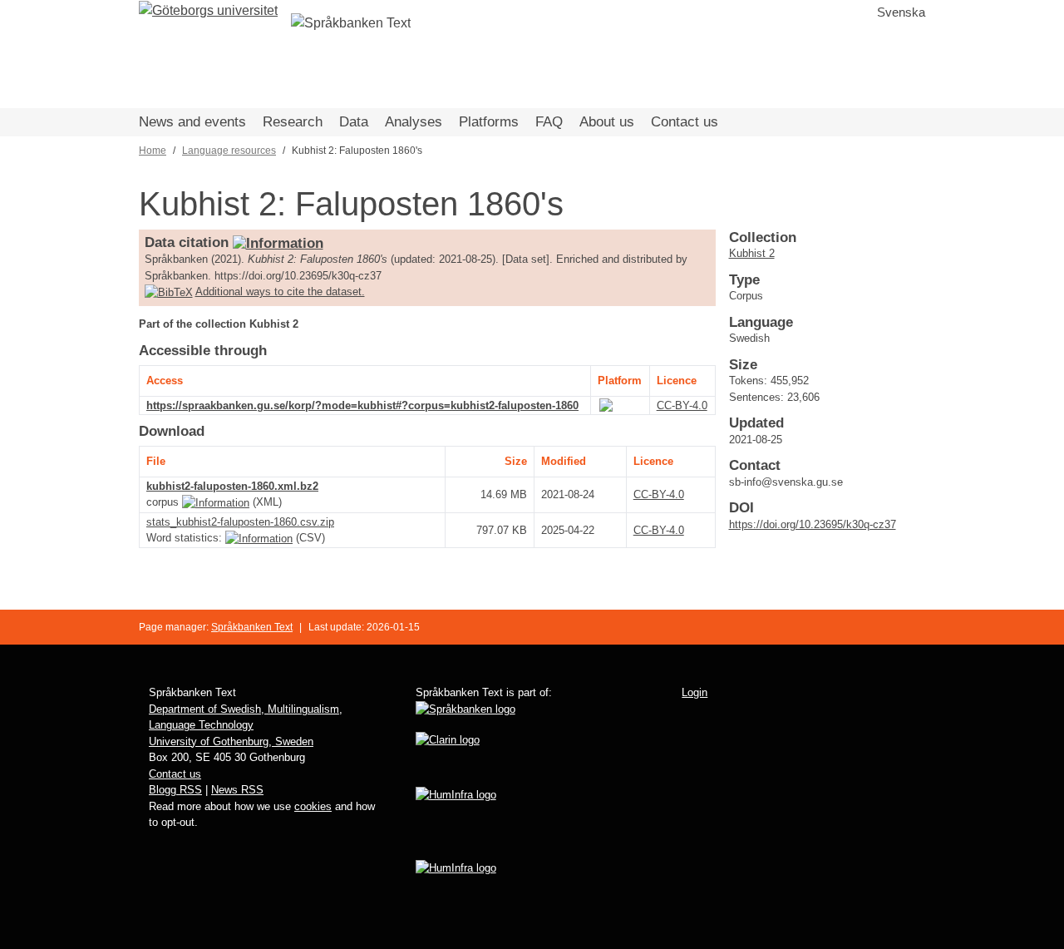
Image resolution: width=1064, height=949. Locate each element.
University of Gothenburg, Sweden (231, 741)
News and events (192, 122)
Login (694, 692)
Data (353, 122)
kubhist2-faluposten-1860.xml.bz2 (232, 486)
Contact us (684, 122)
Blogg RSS (175, 789)
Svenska (901, 12)
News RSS (237, 789)
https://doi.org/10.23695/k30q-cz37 (812, 524)
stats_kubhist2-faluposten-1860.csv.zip (240, 522)
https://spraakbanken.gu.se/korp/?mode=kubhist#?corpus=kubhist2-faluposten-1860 (362, 405)
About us (606, 122)
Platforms (489, 122)
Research (293, 122)
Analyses (413, 122)
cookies (313, 806)
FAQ (549, 122)
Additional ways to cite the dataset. (280, 291)
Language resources (229, 150)
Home (152, 150)
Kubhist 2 (752, 253)
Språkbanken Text (252, 627)
